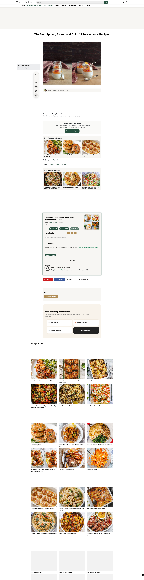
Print (70, 279)
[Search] (106, 2)
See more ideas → (86, 330)
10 (59, 164)
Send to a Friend (82, 279)
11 (60, 164)
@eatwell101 (58, 270)
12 (62, 164)
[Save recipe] (36, 86)
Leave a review (51, 296)
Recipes (57, 5)
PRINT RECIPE (64, 228)
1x (68, 233)
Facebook (59, 279)
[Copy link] (36, 82)
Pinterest (48, 279)
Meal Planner (48, 5)
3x (75, 233)
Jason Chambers (25, 65)
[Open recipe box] (36, 91)
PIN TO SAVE (54, 228)
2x (71, 233)
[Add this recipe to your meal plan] (36, 95)
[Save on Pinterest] (36, 78)
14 (66, 164)
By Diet (64, 5)
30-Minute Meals (54, 330)
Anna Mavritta (53, 160)
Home (23, 5)
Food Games (72, 5)
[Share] (36, 74)
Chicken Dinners (81, 322)
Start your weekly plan (72, 131)
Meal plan (75, 228)
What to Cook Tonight (34, 5)
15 (67, 164)
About (88, 5)
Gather (81, 5)
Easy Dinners (53, 322)
